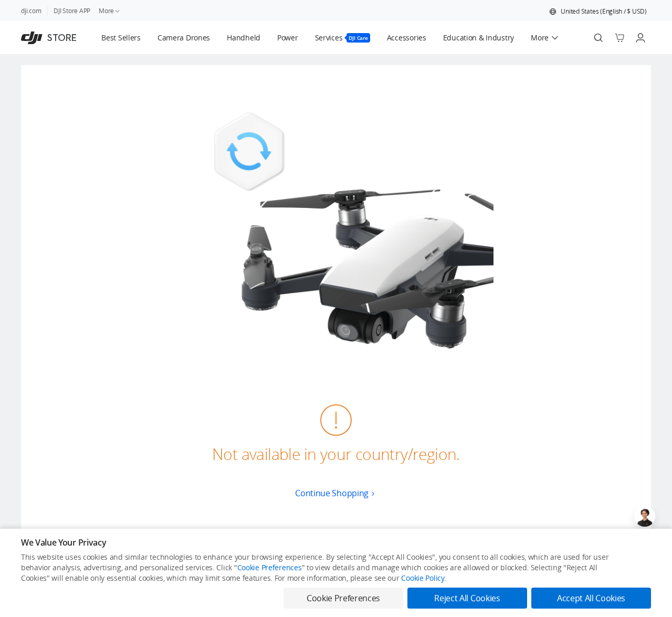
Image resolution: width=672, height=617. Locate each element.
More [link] (106, 10)
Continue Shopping (332, 493)
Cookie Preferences (269, 567)
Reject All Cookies (467, 598)
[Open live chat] (644, 516)
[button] (598, 11)
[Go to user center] (640, 37)
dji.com (31, 10)
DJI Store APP (72, 10)
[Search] (598, 37)
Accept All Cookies (591, 598)
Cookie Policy (422, 578)
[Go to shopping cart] (619, 37)
